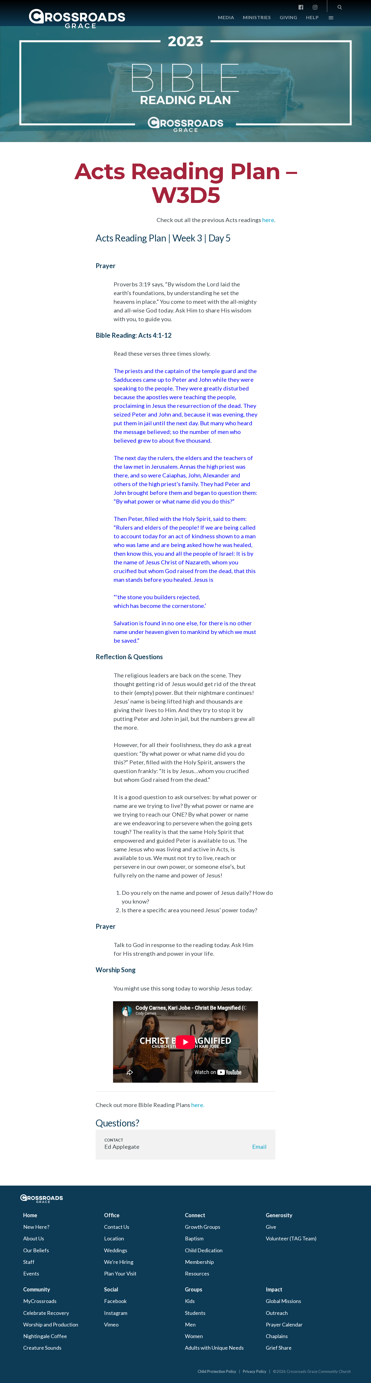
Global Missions (283, 1301)
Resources (197, 1273)
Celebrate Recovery (46, 1313)
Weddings (115, 1250)
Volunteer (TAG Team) (291, 1238)
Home (30, 1215)
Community (36, 1289)
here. (197, 1104)
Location (114, 1238)
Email (259, 1146)
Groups (193, 1289)
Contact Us (116, 1227)
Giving (288, 17)
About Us (33, 1238)
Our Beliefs (36, 1250)
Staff (28, 1262)
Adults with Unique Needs (214, 1347)
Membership (199, 1262)
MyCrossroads (40, 1301)
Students (195, 1313)
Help (312, 17)
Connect (195, 1215)
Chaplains (277, 1336)
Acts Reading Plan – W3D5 (185, 183)
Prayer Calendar (284, 1324)
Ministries (257, 17)
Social (111, 1289)
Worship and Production (50, 1324)
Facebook (115, 1301)
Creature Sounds (42, 1347)
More (326, 19)
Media (226, 17)
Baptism (194, 1238)
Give (271, 1227)
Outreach (277, 1313)
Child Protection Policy (217, 1371)
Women (194, 1336)
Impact (274, 1289)
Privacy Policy (254, 1371)
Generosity (279, 1215)
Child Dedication (204, 1250)
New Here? (36, 1227)
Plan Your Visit (120, 1273)
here (268, 219)
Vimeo (111, 1324)
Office (111, 1215)
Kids (190, 1301)
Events (31, 1273)
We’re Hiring (118, 1262)
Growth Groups (202, 1227)
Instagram (115, 1313)
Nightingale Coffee (45, 1336)
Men (190, 1324)
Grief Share (279, 1347)
